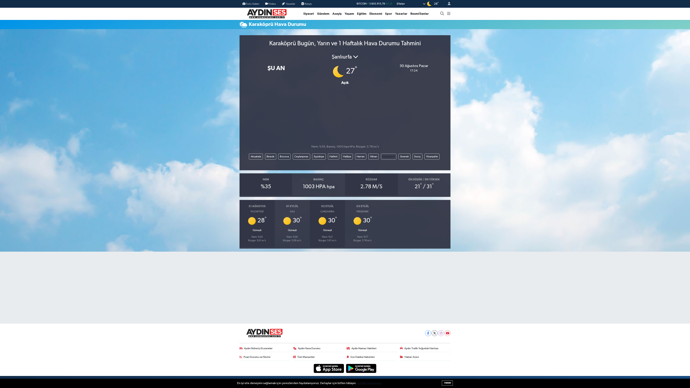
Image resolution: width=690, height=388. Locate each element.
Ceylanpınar (301, 156)
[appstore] (329, 368)
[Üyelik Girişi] (447, 4)
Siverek (404, 156)
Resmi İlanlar (419, 13)
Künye (308, 3)
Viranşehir (432, 156)
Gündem (323, 13)
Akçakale (256, 156)
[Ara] (442, 13)
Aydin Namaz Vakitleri (363, 348)
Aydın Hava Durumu (309, 348)
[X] (435, 333)
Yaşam (349, 13)
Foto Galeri (252, 3)
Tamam (447, 383)
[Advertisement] (345, 116)
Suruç (417, 156)
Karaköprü (389, 156)
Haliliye (347, 156)
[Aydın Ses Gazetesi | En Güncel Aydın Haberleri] (266, 14)
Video (272, 3)
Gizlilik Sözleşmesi (369, 383)
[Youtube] (447, 333)
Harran (361, 156)
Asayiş (337, 13)
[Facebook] (428, 333)
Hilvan (373, 156)
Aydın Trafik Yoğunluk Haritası (421, 348)
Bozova (284, 156)
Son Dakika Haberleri (362, 357)
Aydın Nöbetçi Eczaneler (258, 348)
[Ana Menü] (448, 13)
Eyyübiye (319, 156)
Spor (388, 13)
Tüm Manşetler (306, 357)
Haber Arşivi (412, 357)
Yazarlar (290, 3)
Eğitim (361, 13)
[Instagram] (441, 333)
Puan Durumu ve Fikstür (257, 357)
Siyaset (308, 13)
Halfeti (333, 156)
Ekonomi (375, 13)
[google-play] (361, 368)
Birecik (270, 156)
